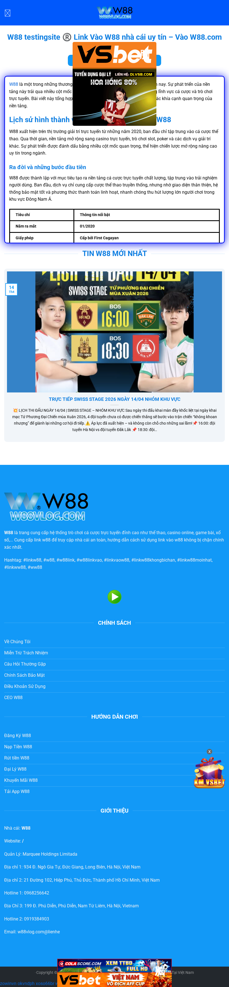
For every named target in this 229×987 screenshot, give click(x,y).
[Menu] (7, 13)
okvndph (26, 983)
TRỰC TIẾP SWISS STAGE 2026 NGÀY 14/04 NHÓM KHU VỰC (114, 399)
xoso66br (45, 983)
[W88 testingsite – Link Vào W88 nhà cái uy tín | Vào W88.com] (114, 12)
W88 (13, 84)
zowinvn (8, 983)
